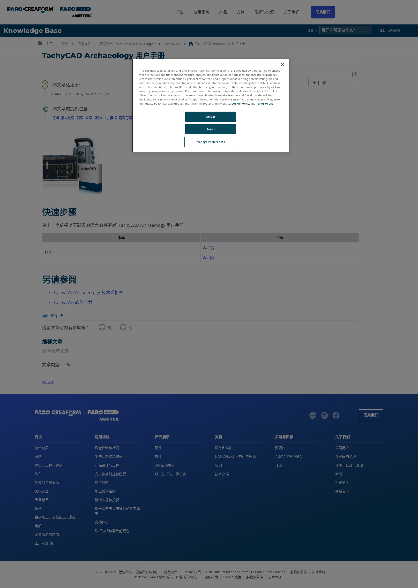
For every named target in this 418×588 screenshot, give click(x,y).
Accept (210, 116)
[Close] (282, 64)
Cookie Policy (240, 103)
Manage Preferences (211, 142)
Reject (211, 129)
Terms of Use (264, 103)
